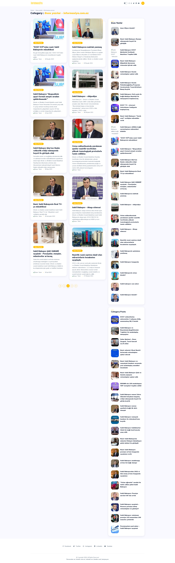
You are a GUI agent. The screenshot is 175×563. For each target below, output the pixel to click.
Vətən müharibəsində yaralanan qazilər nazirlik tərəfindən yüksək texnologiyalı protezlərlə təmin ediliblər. (130, 220)
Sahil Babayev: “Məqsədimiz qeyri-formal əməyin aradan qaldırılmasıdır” (46, 96)
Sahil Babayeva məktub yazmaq (87, 47)
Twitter (78, 546)
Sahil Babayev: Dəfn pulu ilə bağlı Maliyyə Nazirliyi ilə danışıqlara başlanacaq (131, 96)
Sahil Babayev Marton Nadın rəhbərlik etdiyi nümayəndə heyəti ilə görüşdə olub (46, 150)
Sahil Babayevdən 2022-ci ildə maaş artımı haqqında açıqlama (130, 474)
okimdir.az (89, 559)
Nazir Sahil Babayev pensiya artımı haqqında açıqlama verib (129, 452)
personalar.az (70, 559)
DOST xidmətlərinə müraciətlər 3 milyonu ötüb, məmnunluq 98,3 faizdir (130, 319)
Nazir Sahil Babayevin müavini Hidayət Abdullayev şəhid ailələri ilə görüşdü (131, 441)
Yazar (40, 59)
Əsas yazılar (38, 43)
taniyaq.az (105, 559)
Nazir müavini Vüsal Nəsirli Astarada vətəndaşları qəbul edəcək (130, 352)
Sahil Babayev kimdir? (128, 295)
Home (32, 10)
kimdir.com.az (80, 559)
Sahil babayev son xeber (129, 284)
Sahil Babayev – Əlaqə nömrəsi (86, 207)
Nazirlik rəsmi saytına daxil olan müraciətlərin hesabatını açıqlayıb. (87, 257)
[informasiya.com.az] (37, 3)
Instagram (88, 546)
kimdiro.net (97, 559)
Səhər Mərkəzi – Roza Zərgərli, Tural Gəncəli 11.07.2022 (128, 341)
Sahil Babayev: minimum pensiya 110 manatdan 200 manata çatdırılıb (130, 517)
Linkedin (99, 546)
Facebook (67, 546)
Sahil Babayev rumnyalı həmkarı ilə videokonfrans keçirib (130, 419)
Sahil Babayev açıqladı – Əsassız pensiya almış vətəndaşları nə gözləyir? (129, 506)
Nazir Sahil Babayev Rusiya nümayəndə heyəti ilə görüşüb (130, 41)
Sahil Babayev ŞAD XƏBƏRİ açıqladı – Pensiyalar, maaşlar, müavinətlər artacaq (47, 253)
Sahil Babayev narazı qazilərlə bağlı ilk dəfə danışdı (128, 408)
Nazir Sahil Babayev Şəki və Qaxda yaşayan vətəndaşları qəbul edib (130, 375)
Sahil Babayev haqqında (129, 262)
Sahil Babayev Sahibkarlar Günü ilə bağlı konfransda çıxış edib (130, 430)
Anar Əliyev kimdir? (127, 28)
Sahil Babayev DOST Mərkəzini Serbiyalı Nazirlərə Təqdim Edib (128, 52)
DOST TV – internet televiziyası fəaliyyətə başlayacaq (128, 107)
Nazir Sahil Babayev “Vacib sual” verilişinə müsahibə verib (130, 118)
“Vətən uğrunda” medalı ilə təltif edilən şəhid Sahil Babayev (130, 484)
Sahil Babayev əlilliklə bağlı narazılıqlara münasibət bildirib (130, 129)
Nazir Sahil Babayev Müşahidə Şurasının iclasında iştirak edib (128, 63)
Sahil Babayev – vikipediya (84, 96)
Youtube (109, 546)
